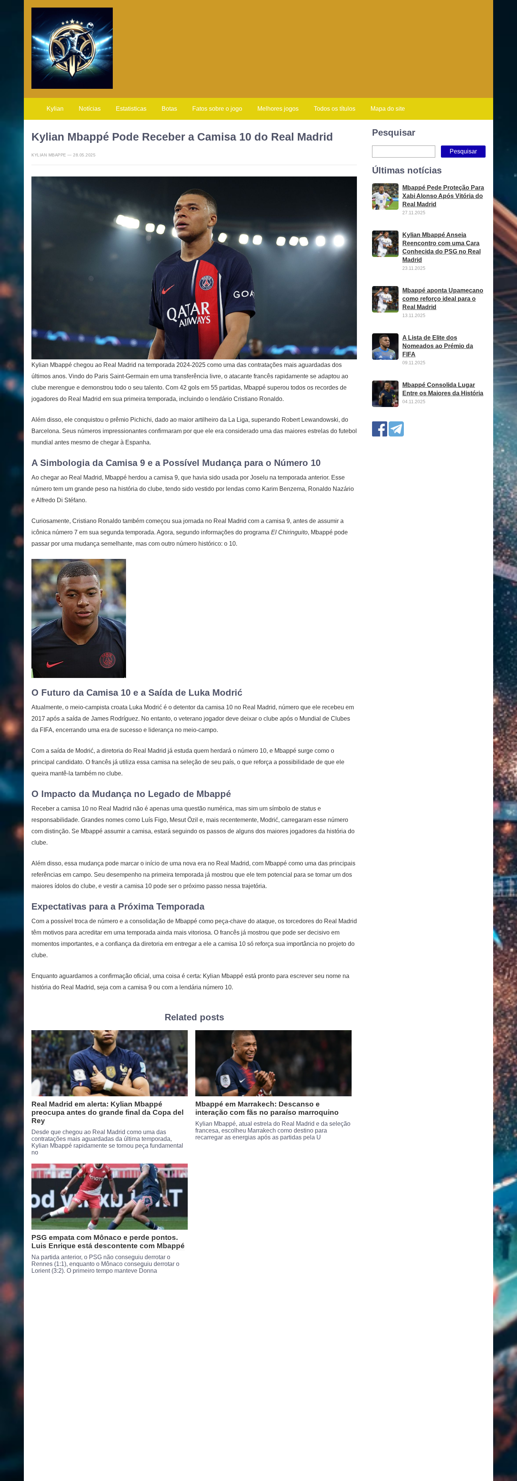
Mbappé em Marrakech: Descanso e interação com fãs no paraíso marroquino (267, 1108)
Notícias (90, 108)
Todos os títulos (334, 108)
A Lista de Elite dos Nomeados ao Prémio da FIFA (437, 345)
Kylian (55, 108)
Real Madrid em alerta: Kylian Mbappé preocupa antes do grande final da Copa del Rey (107, 1112)
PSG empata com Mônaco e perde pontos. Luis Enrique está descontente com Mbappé (108, 1241)
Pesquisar (393, 132)
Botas (169, 108)
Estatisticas (131, 108)
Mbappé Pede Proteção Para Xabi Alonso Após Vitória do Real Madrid (443, 195)
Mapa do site (388, 108)
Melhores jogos (278, 108)
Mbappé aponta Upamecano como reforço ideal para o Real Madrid (442, 298)
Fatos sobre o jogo (217, 108)
